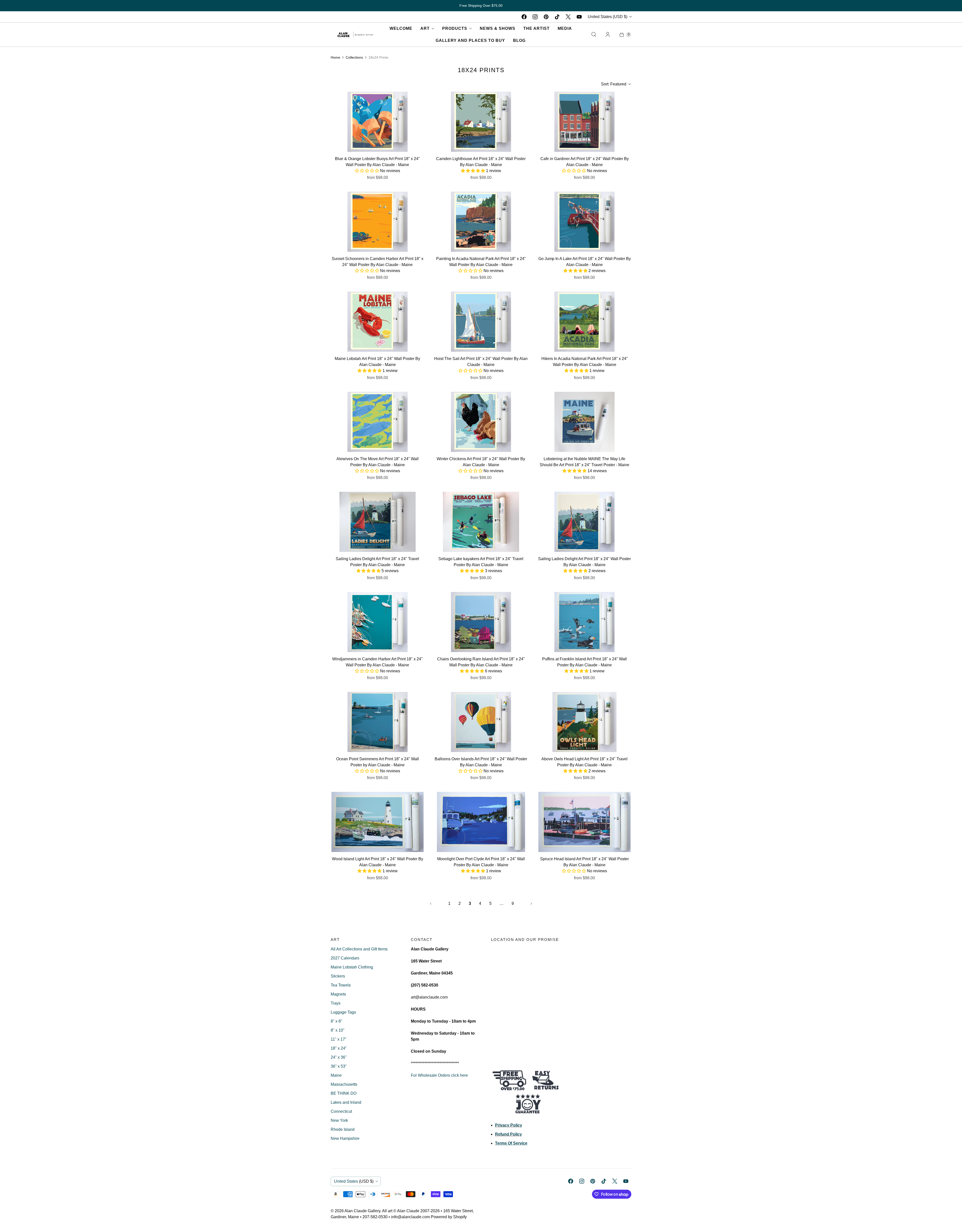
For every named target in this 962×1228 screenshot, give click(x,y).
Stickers (338, 976)
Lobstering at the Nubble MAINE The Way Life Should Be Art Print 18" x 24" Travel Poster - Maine (584, 462)
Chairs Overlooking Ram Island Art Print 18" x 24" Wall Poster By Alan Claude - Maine (481, 662)
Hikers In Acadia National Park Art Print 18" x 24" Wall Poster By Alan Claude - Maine (584, 361)
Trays (335, 1003)
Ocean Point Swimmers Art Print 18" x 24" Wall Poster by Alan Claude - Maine (377, 762)
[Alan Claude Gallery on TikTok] (557, 16)
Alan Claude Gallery (362, 1211)
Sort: (613, 84)
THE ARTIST (536, 28)
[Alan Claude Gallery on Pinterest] (546, 16)
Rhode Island (342, 1129)
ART (425, 28)
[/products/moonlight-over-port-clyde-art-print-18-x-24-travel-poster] (481, 822)
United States (607, 17)
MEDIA (565, 28)
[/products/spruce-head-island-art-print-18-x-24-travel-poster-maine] (584, 822)
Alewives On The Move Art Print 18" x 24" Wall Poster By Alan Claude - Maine (377, 462)
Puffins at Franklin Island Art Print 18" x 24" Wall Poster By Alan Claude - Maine (584, 662)
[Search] (594, 35)
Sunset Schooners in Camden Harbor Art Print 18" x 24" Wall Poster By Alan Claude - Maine (377, 262)
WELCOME (401, 28)
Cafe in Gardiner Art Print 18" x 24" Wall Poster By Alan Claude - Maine (584, 162)
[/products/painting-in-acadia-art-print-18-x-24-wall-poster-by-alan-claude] (481, 222)
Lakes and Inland (346, 1102)
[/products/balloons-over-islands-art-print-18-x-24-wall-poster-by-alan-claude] (481, 722)
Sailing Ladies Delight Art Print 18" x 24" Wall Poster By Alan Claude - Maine (584, 562)
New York (339, 1120)
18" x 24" (339, 1048)
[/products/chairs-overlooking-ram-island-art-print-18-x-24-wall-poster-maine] (481, 622)
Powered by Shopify (449, 1217)
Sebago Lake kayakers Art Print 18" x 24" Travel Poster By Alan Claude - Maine (480, 562)
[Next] (531, 903)
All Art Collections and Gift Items (359, 949)
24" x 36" (339, 1057)
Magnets (338, 994)
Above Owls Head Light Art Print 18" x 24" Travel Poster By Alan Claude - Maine (584, 762)
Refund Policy (508, 1134)
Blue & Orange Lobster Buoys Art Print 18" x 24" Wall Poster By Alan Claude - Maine (377, 162)
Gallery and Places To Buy (470, 40)
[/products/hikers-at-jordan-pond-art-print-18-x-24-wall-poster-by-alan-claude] (584, 322)
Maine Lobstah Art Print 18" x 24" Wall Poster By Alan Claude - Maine (377, 361)
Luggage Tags (343, 1012)
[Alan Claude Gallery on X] (568, 16)
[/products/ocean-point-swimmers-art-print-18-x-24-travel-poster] (377, 722)
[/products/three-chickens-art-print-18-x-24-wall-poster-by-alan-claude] (481, 422)
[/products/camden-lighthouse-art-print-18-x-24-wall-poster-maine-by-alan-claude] (481, 122)
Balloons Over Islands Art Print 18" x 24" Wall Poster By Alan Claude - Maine (481, 762)
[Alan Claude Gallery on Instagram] (535, 16)
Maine (336, 1075)
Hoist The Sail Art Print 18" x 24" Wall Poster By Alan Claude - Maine (481, 361)
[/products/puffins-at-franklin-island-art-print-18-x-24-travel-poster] (584, 622)
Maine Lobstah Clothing (352, 967)
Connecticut (341, 1111)
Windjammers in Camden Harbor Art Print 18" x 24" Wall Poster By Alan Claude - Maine (377, 662)
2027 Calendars (345, 958)
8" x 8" (336, 1021)
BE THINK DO (343, 1093)
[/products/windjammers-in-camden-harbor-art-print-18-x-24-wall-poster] (377, 622)
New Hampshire (345, 1138)
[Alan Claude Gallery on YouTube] (579, 16)
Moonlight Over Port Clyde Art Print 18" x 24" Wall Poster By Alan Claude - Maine (481, 862)
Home (335, 57)
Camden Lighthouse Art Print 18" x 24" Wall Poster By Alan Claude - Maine (481, 162)
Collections (354, 57)
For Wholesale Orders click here (439, 1075)
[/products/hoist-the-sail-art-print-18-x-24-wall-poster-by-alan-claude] (481, 322)
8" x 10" (337, 1030)
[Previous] (430, 903)
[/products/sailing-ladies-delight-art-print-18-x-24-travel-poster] (584, 522)
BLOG (519, 40)
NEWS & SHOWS (497, 28)
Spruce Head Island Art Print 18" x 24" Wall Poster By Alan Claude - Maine (584, 862)
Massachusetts (344, 1084)
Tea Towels (341, 985)
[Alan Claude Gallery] (355, 34)
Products (454, 28)
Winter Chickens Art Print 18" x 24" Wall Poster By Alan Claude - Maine (481, 462)
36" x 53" (339, 1066)
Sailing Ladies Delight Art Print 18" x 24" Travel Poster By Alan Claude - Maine (377, 562)
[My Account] (608, 35)
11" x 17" (338, 1039)
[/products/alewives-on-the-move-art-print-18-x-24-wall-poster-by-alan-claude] (377, 422)
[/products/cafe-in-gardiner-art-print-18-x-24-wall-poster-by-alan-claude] (584, 122)
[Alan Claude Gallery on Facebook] (524, 16)
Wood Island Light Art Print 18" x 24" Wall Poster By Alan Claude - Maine (377, 862)
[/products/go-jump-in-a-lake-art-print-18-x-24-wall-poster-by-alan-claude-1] (584, 222)
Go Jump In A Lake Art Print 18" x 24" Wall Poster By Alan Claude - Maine (584, 262)
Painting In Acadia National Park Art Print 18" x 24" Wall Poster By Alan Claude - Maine (481, 262)
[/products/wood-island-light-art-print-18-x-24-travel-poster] (377, 822)
